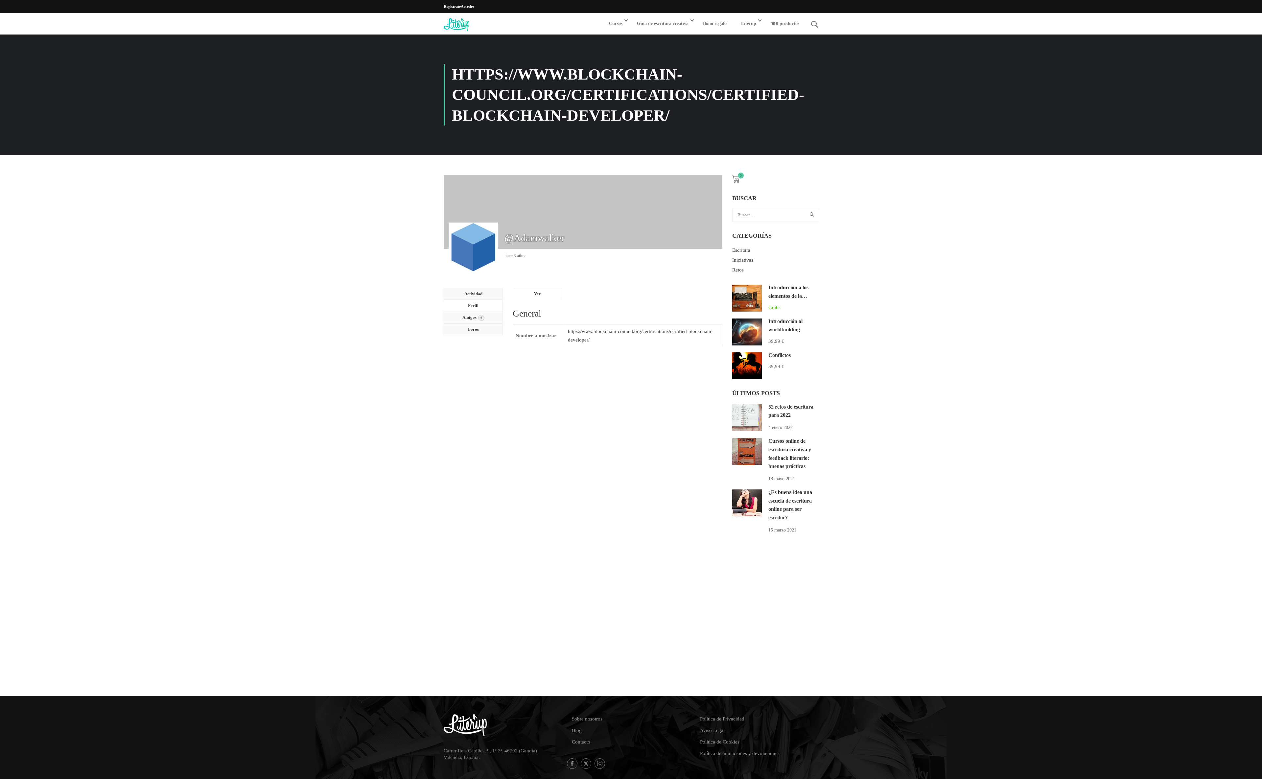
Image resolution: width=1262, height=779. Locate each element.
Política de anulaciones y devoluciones (740, 753)
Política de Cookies (719, 741)
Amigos (472, 317)
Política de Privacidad (722, 718)
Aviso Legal (712, 730)
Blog (577, 730)
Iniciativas (742, 260)
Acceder (467, 6)
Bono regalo (715, 23)
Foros (473, 329)
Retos (738, 269)
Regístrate (452, 6)
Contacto (581, 741)
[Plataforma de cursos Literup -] (469, 24)
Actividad (473, 293)
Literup (748, 23)
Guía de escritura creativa (663, 23)
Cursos (615, 23)
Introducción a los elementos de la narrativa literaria (788, 296)
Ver (537, 293)
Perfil (473, 305)
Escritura (741, 250)
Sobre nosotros (587, 718)
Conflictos (779, 355)
